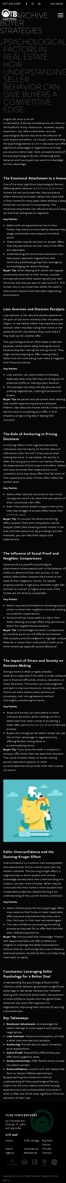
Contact (47, 1153)
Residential (30, 1153)
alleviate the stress (40, 725)
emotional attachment (49, 188)
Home (9, 1140)
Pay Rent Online (47, 1143)
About (9, 1149)
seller (37, 143)
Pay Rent (57, 4)
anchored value (16, 514)
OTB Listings (31, 1140)
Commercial (31, 1149)
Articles (47, 1149)
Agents (10, 1153)
